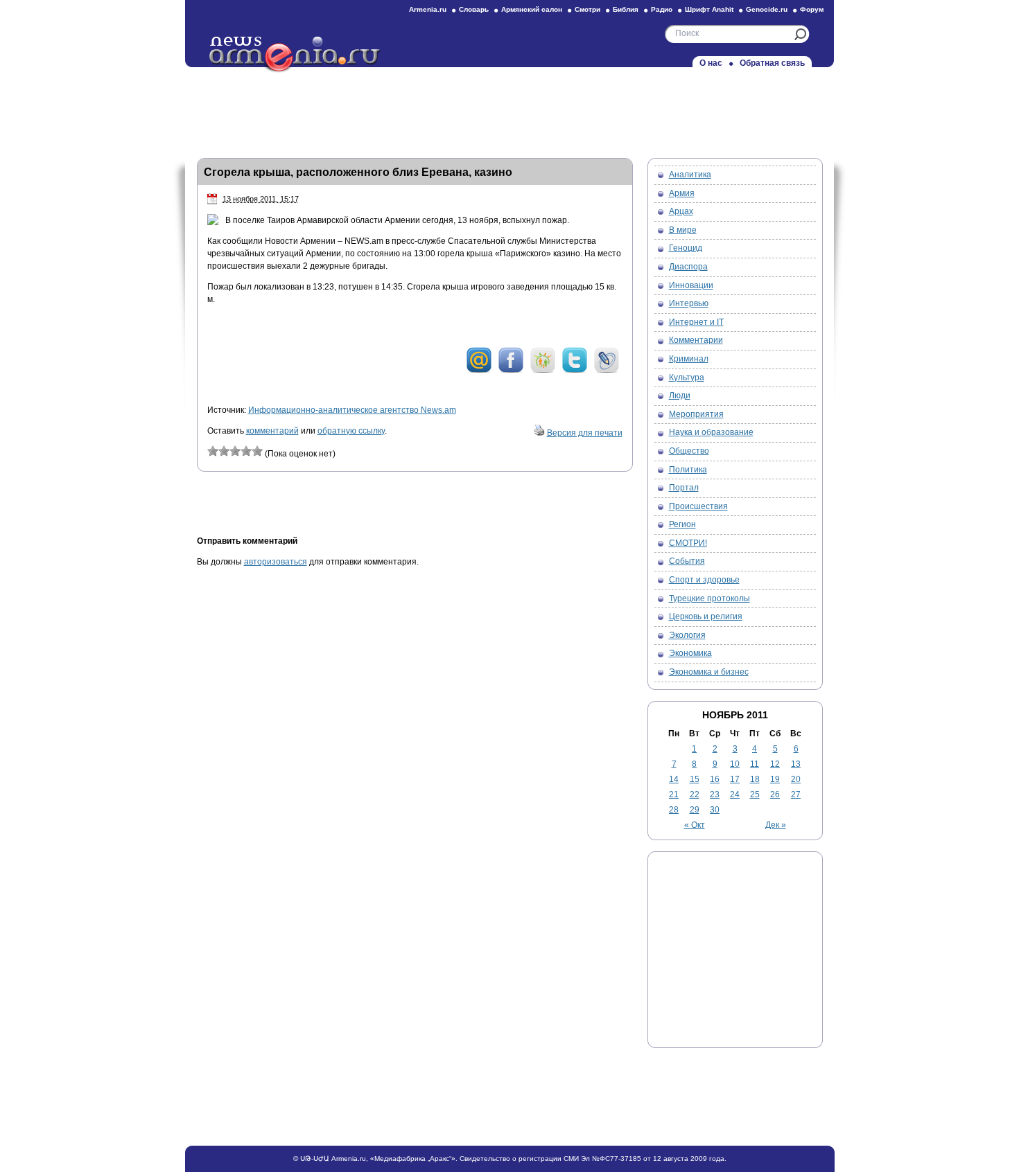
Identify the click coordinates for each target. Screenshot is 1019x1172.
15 (694, 779)
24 (735, 794)
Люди (679, 395)
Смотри (587, 9)
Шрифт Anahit (709, 9)
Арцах (681, 211)
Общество (689, 451)
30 (715, 810)
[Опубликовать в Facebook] (510, 370)
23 (715, 794)
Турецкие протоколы (709, 598)
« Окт (694, 825)
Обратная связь (772, 63)
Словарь (474, 9)
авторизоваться (275, 562)
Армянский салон (531, 9)
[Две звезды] (223, 450)
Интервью (688, 303)
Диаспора (688, 267)
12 (775, 764)
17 (735, 779)
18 (755, 779)
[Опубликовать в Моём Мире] (479, 370)
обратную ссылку (351, 431)
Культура (686, 377)
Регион (682, 524)
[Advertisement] (509, 109)
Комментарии (696, 340)
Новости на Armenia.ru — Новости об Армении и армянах (295, 54)
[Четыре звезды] (246, 450)
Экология (687, 635)
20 (796, 779)
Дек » (775, 825)
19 (775, 779)
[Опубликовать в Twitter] (574, 370)
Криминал (688, 359)
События (687, 561)
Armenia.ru (427, 9)
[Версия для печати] (539, 433)
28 (674, 810)
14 (674, 779)
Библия (625, 9)
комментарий (272, 431)
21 (674, 794)
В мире (683, 230)
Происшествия (698, 506)
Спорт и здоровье (704, 580)
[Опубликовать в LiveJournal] (606, 370)
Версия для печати (584, 433)
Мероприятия (696, 414)
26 (775, 794)
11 (754, 764)
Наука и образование (711, 432)
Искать (800, 34)
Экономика (690, 653)
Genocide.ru (766, 9)
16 (715, 779)
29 (694, 810)
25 (755, 794)
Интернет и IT (696, 322)
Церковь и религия (705, 616)
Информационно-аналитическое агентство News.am (352, 410)
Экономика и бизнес (709, 672)
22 (694, 794)
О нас (710, 63)
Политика (688, 469)
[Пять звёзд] (257, 450)
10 (735, 764)
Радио (661, 9)
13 (796, 764)
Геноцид (685, 248)
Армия (682, 193)
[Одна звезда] (212, 450)
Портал (684, 487)
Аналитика (690, 174)
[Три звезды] (235, 450)
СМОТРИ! (688, 543)
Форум (812, 9)
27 (796, 794)
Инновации (691, 285)
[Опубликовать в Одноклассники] (542, 370)
